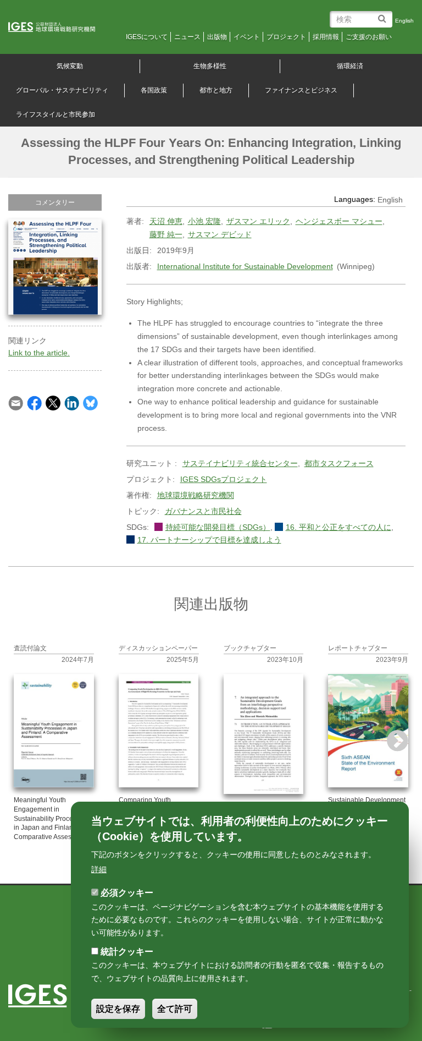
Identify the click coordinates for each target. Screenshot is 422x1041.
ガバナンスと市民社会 (203, 511)
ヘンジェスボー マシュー (339, 221)
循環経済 (350, 66)
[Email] (15, 402)
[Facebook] (34, 402)
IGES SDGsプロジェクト (223, 479)
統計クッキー (127, 951)
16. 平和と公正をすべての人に (338, 527)
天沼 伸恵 (165, 221)
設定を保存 (118, 1008)
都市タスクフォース (339, 463)
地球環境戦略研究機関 (195, 495)
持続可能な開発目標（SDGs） (217, 527)
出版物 (217, 37)
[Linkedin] (71, 402)
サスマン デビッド (220, 234)
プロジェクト (286, 37)
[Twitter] (53, 402)
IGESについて (147, 37)
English (404, 21)
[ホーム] (59, 28)
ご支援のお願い (369, 37)
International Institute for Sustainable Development (245, 266)
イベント (247, 37)
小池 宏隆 (204, 221)
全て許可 (174, 1008)
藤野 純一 (165, 234)
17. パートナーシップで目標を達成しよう (209, 539)
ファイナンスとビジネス (301, 90)
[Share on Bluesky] (90, 402)
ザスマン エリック (258, 221)
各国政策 (154, 90)
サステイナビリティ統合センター (240, 463)
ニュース (187, 37)
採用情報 (326, 37)
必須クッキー (127, 892)
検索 (384, 14)
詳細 (99, 869)
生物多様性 (209, 66)
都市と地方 (215, 90)
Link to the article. (39, 352)
